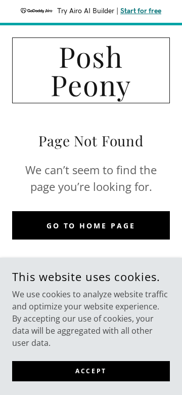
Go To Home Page (91, 225)
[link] (91, 70)
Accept (90, 371)
